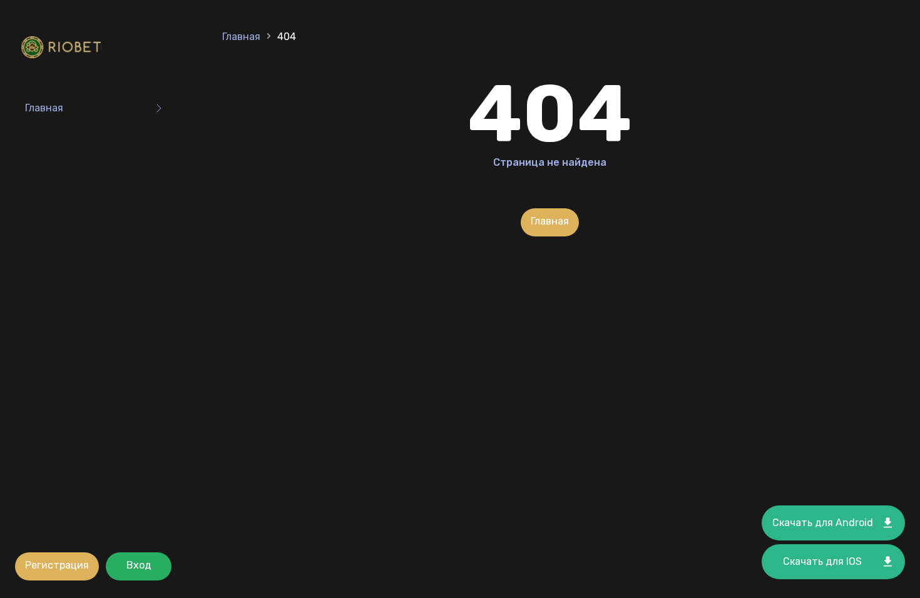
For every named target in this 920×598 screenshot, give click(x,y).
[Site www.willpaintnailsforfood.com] (64, 48)
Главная (44, 108)
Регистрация (57, 565)
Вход (138, 565)
